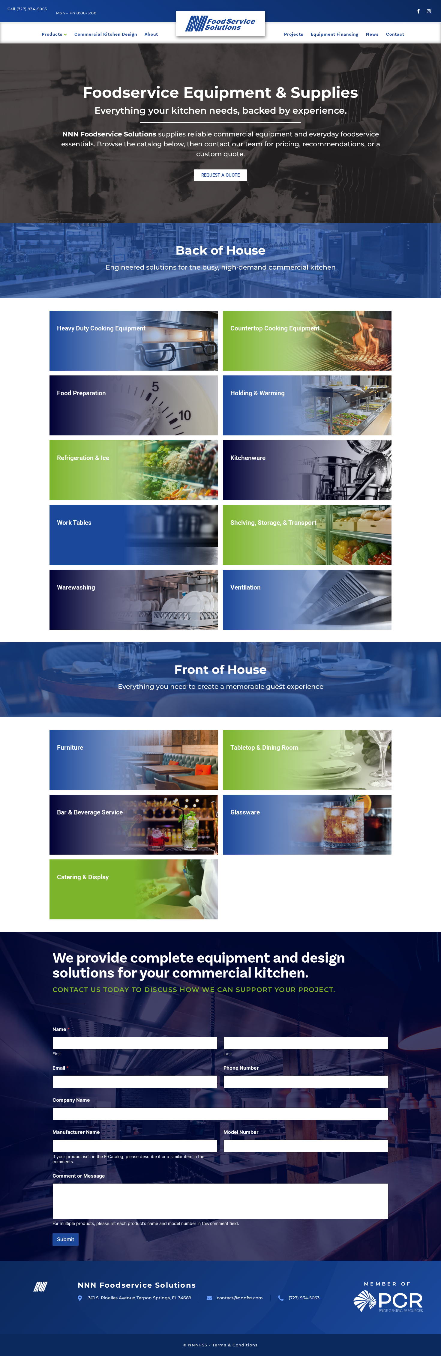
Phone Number (241, 1068)
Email (60, 1068)
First (56, 1053)
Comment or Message (78, 1176)
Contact (395, 34)
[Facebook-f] (418, 11)
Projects (293, 34)
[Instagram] (429, 11)
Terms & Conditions (235, 1345)
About (151, 34)
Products (52, 34)
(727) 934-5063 (31, 9)
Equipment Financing (334, 34)
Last (228, 1053)
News (372, 34)
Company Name (71, 1100)
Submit (65, 1239)
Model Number (241, 1132)
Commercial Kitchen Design (105, 34)
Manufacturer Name (76, 1132)
